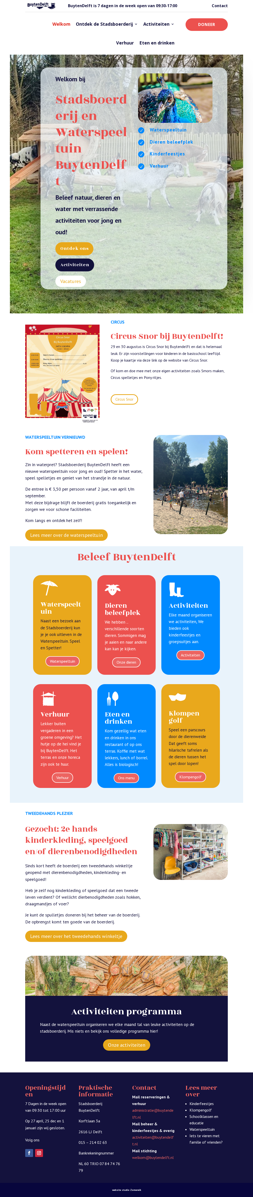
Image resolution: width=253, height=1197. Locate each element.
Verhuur (125, 43)
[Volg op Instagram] (39, 1153)
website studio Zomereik (126, 1190)
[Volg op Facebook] (29, 1153)
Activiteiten (156, 24)
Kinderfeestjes (202, 1103)
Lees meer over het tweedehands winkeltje (76, 936)
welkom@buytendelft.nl (153, 1157)
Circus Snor (124, 399)
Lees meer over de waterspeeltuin (66, 535)
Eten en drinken (156, 43)
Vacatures (70, 281)
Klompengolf (190, 776)
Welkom (61, 24)
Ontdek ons (74, 248)
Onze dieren (126, 662)
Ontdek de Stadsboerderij (104, 24)
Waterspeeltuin (62, 661)
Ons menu (126, 777)
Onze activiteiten (126, 1045)
